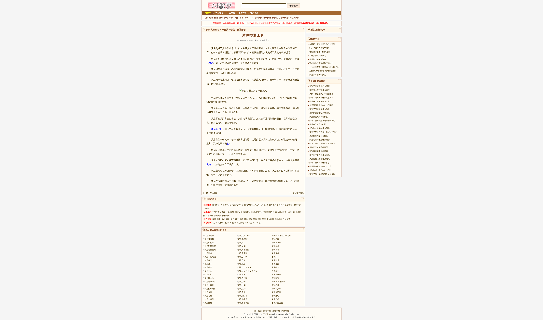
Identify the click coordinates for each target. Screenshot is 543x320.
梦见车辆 (208, 271)
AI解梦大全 (267, 314)
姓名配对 (248, 205)
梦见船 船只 (243, 239)
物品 (221, 18)
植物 (216, 18)
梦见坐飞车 (276, 243)
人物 (206, 18)
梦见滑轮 (300, 193)
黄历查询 (254, 13)
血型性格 (243, 13)
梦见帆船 (208, 303)
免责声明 (276, 311)
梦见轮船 (241, 274)
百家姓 (206, 208)
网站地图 (285, 311)
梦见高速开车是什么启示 (319, 140)
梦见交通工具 (209, 230)
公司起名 (280, 205)
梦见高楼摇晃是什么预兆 (319, 155)
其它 (251, 18)
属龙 (232, 219)
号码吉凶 (230, 212)
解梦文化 (276, 18)
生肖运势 (286, 219)
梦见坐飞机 (216, 129)
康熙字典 (297, 205)
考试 (211, 63)
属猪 (264, 219)
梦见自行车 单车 (244, 267)
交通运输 (241, 29)
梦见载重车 (242, 253)
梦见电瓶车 (276, 292)
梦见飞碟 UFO (243, 235)
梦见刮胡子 (209, 235)
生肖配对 (270, 219)
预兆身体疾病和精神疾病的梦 (321, 63)
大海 (208, 164)
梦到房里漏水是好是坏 (318, 151)
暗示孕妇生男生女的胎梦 (319, 48)
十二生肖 (231, 13)
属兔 (228, 219)
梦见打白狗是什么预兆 (318, 136)
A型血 (214, 223)
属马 (241, 219)
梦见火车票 (209, 285)
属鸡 (255, 219)
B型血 (220, 223)
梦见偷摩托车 (210, 289)
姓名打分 (216, 205)
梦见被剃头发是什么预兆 (319, 159)
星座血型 (248, 223)
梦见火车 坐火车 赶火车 (247, 271)
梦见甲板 (241, 292)
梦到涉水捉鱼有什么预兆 (319, 128)
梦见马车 (275, 257)
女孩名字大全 (237, 205)
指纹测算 (238, 212)
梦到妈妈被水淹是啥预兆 (319, 113)
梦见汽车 (275, 239)
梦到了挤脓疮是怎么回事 (319, 86)
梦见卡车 (208, 292)
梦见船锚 (275, 296)
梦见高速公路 (210, 281)
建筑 (246, 18)
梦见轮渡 (275, 264)
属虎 (223, 219)
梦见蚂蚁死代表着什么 (318, 117)
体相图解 (226, 216)
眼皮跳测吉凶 (256, 212)
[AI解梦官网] (221, 10)
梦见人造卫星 (277, 303)
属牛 (218, 219)
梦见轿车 (275, 271)
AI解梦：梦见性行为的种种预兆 (322, 44)
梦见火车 (241, 246)
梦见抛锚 (275, 278)
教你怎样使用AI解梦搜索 (319, 52)
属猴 (250, 219)
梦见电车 (241, 264)
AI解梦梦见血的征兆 (317, 56)
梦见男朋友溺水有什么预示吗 (321, 105)
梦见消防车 (242, 296)
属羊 (246, 219)
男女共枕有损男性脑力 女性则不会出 (324, 67)
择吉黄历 (247, 212)
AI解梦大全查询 (211, 29)
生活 (231, 18)
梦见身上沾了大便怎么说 (319, 101)
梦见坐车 (213, 193)
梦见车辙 (208, 253)
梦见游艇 (208, 267)
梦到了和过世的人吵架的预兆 (321, 94)
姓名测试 (219, 13)
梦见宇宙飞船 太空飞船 (281, 235)
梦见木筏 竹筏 (210, 257)
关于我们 (258, 311)
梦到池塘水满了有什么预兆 (320, 170)
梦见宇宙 (275, 250)
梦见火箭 (275, 246)
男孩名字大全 (225, 205)
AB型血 (233, 223)
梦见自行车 (242, 278)
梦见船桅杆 (209, 243)
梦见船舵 (275, 253)
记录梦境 (267, 18)
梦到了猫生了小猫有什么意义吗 (322, 174)
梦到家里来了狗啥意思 (318, 147)
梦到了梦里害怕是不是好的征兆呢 (323, 132)
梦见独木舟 (242, 299)
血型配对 (240, 223)
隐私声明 (267, 311)
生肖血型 (256, 223)
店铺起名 (289, 205)
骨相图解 (217, 216)
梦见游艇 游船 (210, 250)
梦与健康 (284, 18)
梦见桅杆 (241, 289)
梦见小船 (241, 281)
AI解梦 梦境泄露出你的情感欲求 (322, 71)
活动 (226, 18)
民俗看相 (207, 212)
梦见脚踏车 (209, 239)
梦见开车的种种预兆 (317, 75)
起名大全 (256, 205)
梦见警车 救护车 (278, 281)
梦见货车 (208, 260)
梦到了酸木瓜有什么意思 (319, 163)
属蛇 (237, 219)
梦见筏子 (208, 264)
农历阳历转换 (280, 212)
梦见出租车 (209, 299)
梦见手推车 (276, 289)
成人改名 (272, 205)
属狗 (259, 219)
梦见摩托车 (276, 274)
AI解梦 (208, 13)
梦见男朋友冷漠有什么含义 (320, 166)
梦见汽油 (275, 285)
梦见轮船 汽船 (210, 246)
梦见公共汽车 (243, 257)
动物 (211, 18)
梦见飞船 (208, 296)
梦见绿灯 (208, 274)
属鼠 (214, 219)
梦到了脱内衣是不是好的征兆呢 (322, 121)
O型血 (226, 223)
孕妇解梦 (258, 18)
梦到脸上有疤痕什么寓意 (319, 90)
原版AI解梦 (294, 18)
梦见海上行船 (243, 250)
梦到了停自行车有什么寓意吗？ (322, 143)
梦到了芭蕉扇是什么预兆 (319, 109)
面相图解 (291, 212)
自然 (236, 18)
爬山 (229, 143)
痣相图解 (209, 216)
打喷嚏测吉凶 (268, 212)
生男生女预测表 (218, 212)
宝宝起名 (264, 205)
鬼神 (241, 18)
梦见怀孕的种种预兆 (317, 59)
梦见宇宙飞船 (243, 303)
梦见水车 (241, 285)
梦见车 (241, 243)
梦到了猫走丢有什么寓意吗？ (321, 98)
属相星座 (278, 219)
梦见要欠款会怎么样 (317, 124)
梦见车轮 (275, 260)
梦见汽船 (275, 299)
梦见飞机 (241, 260)
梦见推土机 (209, 278)
